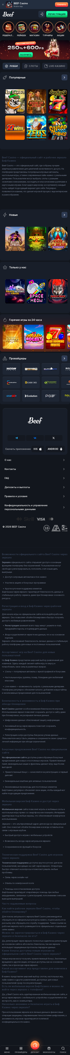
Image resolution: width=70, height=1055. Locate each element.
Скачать (61, 4)
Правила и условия (16, 496)
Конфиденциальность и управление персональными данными (26, 507)
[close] (3, 4)
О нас (8, 460)
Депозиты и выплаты (17, 487)
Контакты (10, 469)
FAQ (7, 478)
